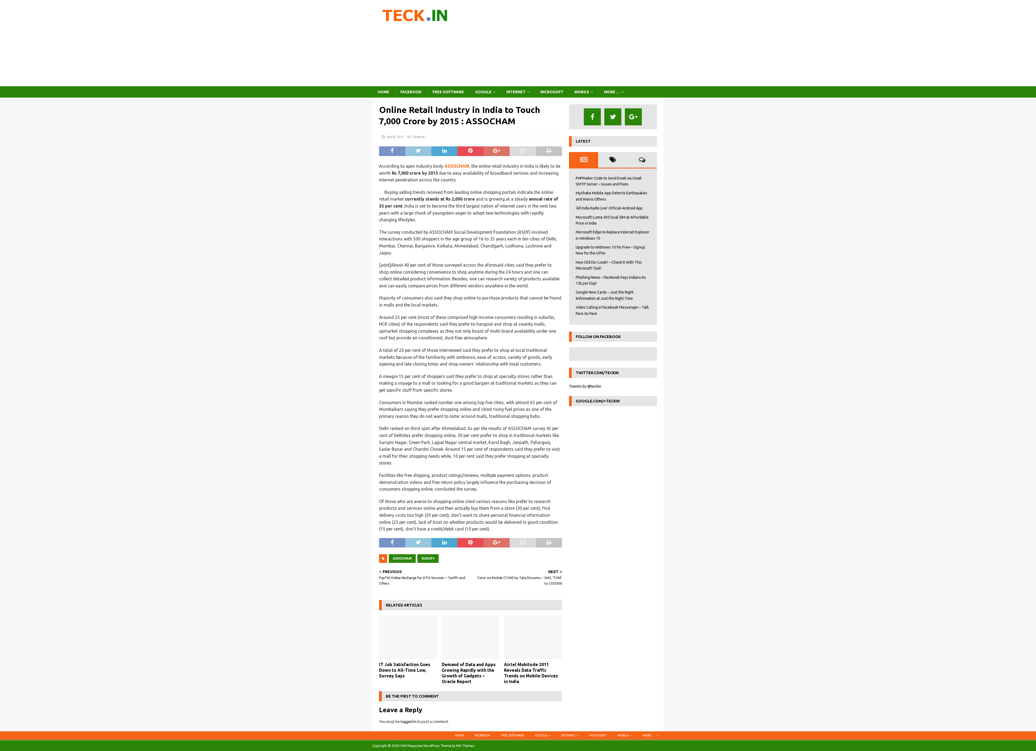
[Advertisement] (565, 43)
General (419, 137)
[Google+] (633, 116)
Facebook (410, 92)
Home (383, 92)
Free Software (448, 92)
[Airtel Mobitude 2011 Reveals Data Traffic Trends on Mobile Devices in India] (533, 637)
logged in (408, 721)
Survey (428, 558)
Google (483, 92)
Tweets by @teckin (585, 386)
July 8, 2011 (395, 137)
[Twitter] (612, 116)
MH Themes (465, 745)
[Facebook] (592, 116)
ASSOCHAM (456, 166)
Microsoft (551, 92)
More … (612, 92)
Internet (516, 92)
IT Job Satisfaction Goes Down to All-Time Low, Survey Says (404, 670)
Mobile (581, 92)
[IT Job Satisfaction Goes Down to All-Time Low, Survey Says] (408, 637)
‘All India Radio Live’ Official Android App (609, 208)
